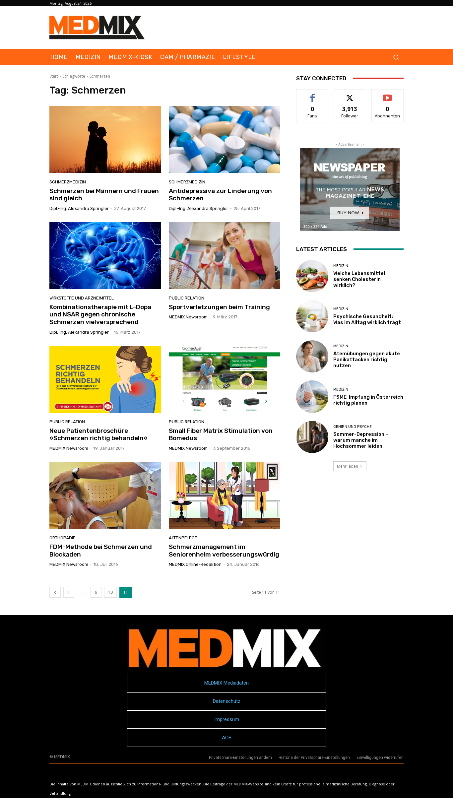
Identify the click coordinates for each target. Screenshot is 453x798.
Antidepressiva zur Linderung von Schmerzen (220, 194)
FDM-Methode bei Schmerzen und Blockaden (100, 550)
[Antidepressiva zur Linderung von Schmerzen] (224, 139)
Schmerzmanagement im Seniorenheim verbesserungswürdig (224, 550)
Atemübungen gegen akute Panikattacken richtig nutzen (366, 359)
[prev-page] (55, 592)
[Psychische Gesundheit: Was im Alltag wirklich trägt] (312, 316)
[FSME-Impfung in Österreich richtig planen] (312, 396)
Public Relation (186, 298)
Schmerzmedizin (67, 182)
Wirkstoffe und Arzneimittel (81, 298)
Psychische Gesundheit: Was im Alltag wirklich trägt (367, 319)
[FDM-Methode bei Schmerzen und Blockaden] (105, 495)
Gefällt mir (312, 94)
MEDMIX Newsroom (188, 316)
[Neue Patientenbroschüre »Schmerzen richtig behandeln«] (105, 379)
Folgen (350, 94)
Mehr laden (347, 466)
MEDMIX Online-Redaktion (195, 564)
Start (53, 76)
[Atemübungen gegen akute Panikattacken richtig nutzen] (312, 356)
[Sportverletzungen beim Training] (224, 255)
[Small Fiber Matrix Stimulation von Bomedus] (224, 379)
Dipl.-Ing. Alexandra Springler (79, 208)
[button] (396, 57)
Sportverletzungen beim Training (219, 307)
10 (110, 592)
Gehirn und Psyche (352, 427)
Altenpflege (183, 538)
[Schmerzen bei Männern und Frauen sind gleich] (105, 139)
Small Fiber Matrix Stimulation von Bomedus (221, 434)
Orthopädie (62, 538)
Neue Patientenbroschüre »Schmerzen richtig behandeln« (98, 434)
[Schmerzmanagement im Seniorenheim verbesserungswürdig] (224, 495)
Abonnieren (387, 94)
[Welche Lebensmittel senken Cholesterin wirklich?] (312, 276)
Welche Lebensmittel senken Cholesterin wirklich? (359, 279)
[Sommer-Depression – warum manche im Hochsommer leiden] (312, 437)
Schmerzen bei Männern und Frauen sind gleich (104, 194)
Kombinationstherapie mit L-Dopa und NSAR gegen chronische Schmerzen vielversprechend (100, 314)
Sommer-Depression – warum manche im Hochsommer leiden (360, 440)
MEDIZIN (340, 266)
